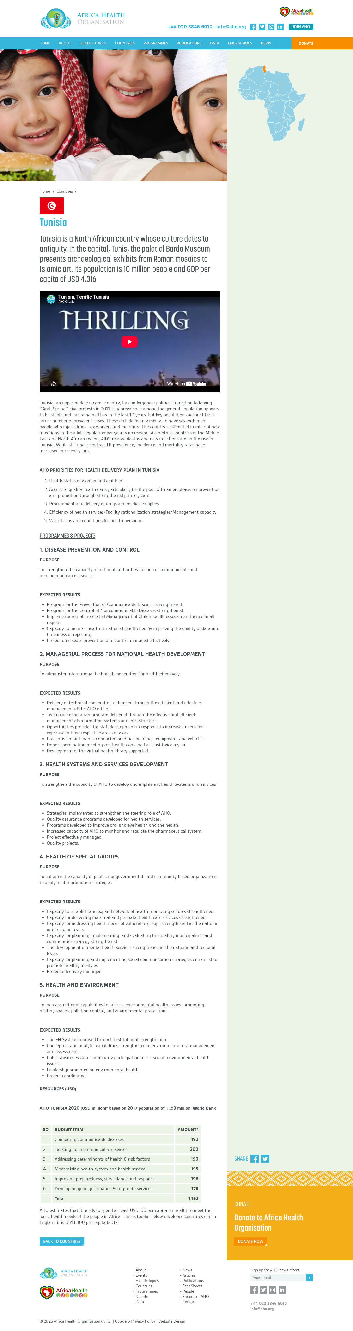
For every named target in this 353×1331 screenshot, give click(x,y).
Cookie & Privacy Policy (135, 1321)
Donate (306, 43)
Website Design (171, 1321)
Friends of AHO (196, 1296)
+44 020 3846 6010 (190, 27)
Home (45, 43)
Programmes (155, 43)
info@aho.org (231, 27)
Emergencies (240, 43)
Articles (189, 1275)
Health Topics (93, 43)
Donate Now (250, 1241)
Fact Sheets (192, 1285)
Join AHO (301, 26)
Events (141, 1275)
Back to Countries (62, 1241)
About (65, 43)
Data (214, 43)
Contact (189, 1301)
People (188, 1291)
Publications (189, 43)
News (266, 43)
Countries (125, 43)
